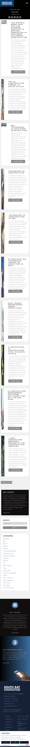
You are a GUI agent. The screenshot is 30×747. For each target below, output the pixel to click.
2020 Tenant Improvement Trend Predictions (15, 305)
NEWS (5, 575)
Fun (4, 563)
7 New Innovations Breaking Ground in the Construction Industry (16, 442)
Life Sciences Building (9, 573)
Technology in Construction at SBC (17, 216)
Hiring (4, 568)
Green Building (7, 565)
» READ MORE (18, 71)
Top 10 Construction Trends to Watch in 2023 (16, 84)
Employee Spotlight (8, 556)
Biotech (5, 543)
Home (7, 716)
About (7, 724)
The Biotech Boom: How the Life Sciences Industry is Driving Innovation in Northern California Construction (19, 30)
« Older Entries (6, 482)
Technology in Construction (16, 172)
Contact (8, 727)
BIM (4, 541)
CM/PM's (5, 548)
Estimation (6, 558)
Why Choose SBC (8, 587)
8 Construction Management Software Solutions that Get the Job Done (17, 395)
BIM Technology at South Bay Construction (19, 128)
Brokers (5, 546)
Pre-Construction (8, 578)
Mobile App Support (22, 729)
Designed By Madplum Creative (13, 710)
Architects (6, 538)
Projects (8, 719)
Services (8, 722)
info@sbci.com (9, 703)
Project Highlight (8, 580)
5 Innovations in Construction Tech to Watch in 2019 (16, 350)
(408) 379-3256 (12, 701)
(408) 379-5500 (15, 9)
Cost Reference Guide (12, 650)
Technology (6, 585)
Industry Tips (6, 570)
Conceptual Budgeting (9, 551)
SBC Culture (6, 582)
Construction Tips (8, 553)
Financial (5, 560)
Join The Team (23, 716)
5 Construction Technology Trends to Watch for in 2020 (17, 262)
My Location (15, 12)
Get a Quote (8, 492)
